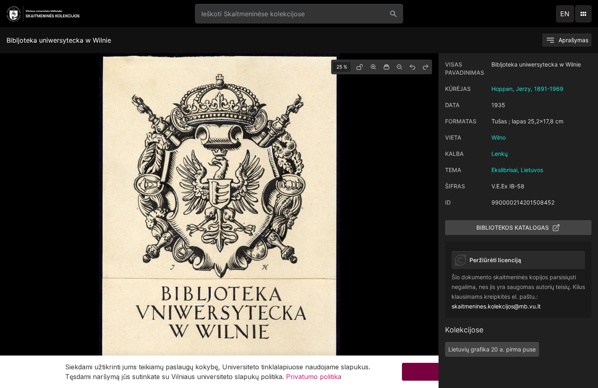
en (565, 14)
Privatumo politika (313, 377)
